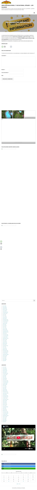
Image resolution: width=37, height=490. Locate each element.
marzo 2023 (5, 333)
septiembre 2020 (5, 354)
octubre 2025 (5, 313)
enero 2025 (5, 318)
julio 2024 (4, 324)
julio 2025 (4, 314)
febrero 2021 (5, 349)
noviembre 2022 (5, 335)
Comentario (4, 55)
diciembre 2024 (5, 319)
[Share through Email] (5, 47)
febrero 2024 (5, 329)
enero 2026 (5, 311)
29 (23, 481)
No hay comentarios (25, 24)
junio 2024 (4, 325)
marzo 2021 (5, 348)
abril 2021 (4, 347)
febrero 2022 (5, 343)
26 (8, 481)
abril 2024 (4, 327)
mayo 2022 (5, 340)
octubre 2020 (5, 353)
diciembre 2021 (5, 345)
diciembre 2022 (5, 334)
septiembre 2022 (5, 338)
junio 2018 (4, 358)
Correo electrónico (5, 72)
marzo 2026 (5, 308)
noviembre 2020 (5, 352)
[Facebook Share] (11, 47)
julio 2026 (4, 306)
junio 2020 (4, 357)
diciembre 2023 (5, 330)
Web (2, 75)
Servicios (18, 24)
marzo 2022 (5, 342)
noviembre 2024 (5, 321)
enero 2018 (4, 359)
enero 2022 (5, 344)
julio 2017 (4, 360)
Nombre (3, 69)
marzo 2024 (5, 328)
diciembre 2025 (5, 312)
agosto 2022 (5, 339)
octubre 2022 (5, 337)
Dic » (20, 484)
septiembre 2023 (5, 332)
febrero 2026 (5, 309)
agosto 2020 (5, 355)
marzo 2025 (5, 317)
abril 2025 (4, 316)
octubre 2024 (5, 322)
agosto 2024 (5, 323)
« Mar (17, 484)
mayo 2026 (5, 307)
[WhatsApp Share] (2, 47)
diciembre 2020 (5, 350)
